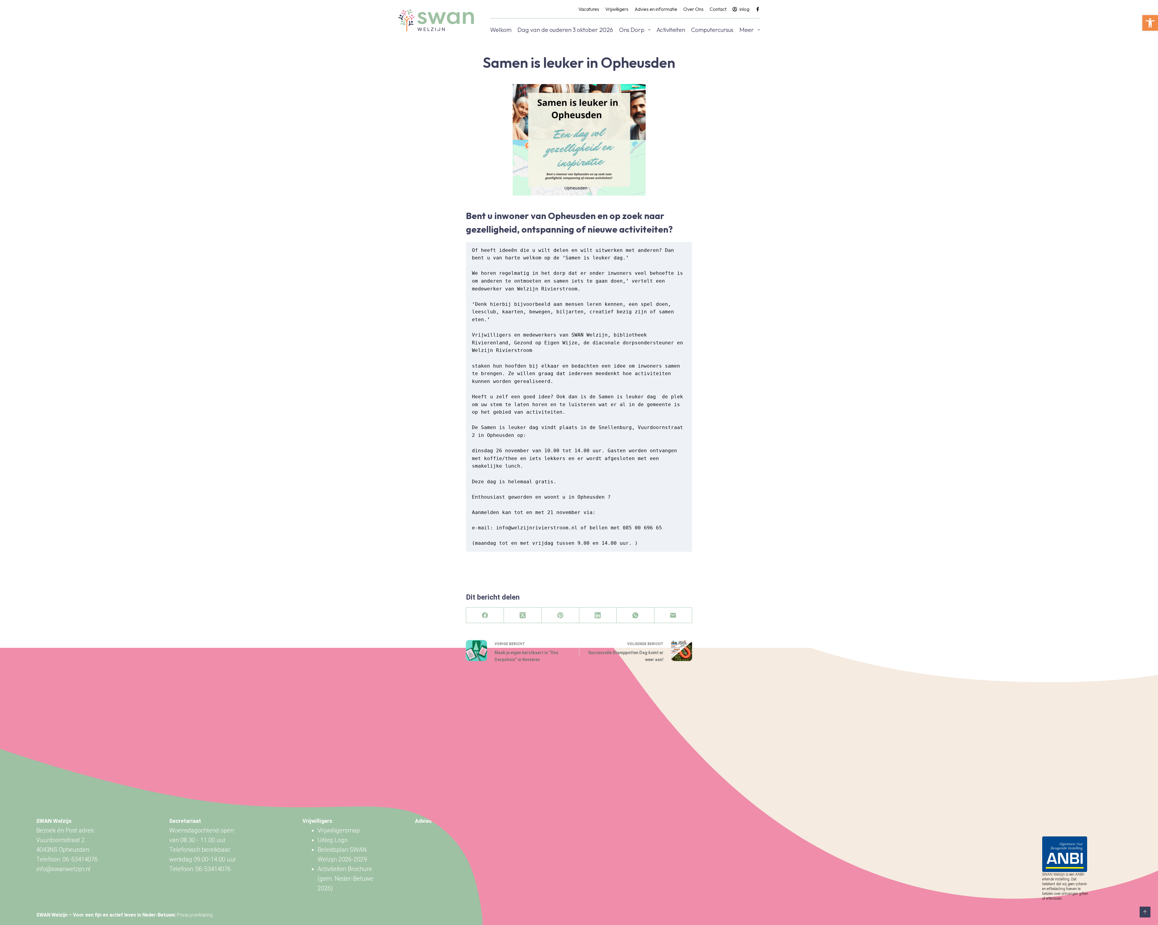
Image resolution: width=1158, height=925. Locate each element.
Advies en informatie (655, 9)
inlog (744, 9)
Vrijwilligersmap (339, 830)
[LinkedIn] (598, 615)
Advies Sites (430, 821)
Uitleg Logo (333, 840)
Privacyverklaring (195, 915)
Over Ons (693, 9)
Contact (718, 9)
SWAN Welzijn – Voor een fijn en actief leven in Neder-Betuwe (105, 915)
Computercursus (712, 29)
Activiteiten (671, 29)
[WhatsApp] (635, 615)
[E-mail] (673, 615)
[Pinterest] (560, 615)
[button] (1150, 23)
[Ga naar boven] (1145, 912)
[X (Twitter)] (523, 615)
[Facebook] (757, 9)
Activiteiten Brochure (345, 869)
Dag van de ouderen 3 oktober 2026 (565, 29)
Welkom (500, 29)
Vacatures (588, 9)
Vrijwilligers (616, 9)
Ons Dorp (631, 29)
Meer (746, 29)
